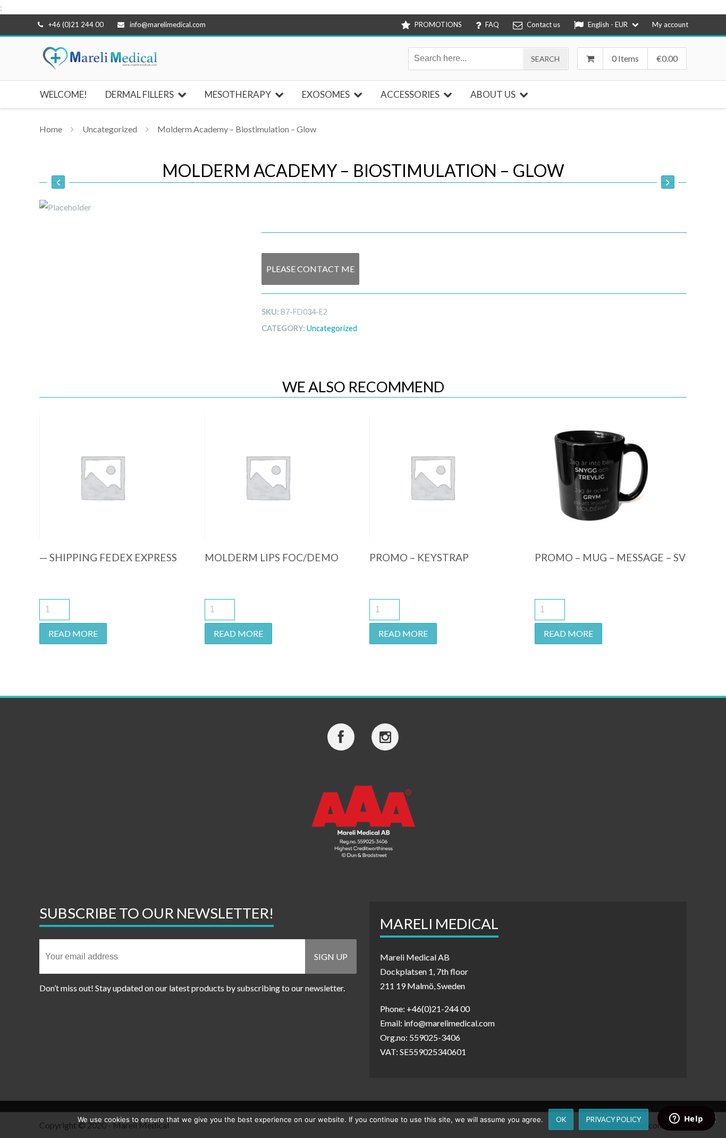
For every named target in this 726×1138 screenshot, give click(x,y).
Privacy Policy (613, 1119)
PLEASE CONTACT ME (310, 269)
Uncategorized (109, 129)
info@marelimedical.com (168, 24)
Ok (561, 1119)
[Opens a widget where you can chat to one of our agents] (686, 1119)
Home (50, 129)
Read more (73, 633)
